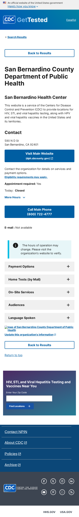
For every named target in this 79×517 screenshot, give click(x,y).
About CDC (14, 443)
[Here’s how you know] (39, 5)
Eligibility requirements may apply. (26, 177)
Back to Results (39, 53)
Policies (11, 454)
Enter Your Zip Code (16, 392)
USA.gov (66, 512)
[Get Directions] (39, 329)
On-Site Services (21, 292)
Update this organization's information (29, 334)
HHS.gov (49, 512)
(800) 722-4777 (39, 212)
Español (71, 19)
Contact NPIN (16, 432)
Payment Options (21, 266)
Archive (11, 465)
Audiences (16, 305)
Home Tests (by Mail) (24, 279)
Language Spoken (21, 318)
